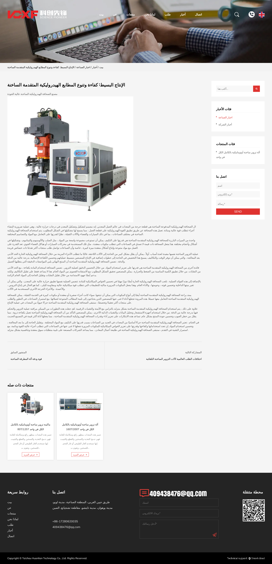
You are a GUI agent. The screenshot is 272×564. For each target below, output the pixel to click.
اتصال (198, 14)
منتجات (130, 14)
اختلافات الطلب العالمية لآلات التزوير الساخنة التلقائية (174, 358)
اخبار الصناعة (83, 67)
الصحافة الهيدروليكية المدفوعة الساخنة (172, 226)
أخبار (183, 14)
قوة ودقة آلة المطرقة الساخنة (26, 358)
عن (115, 14)
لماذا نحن (149, 14)
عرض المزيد (29, 454)
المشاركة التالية (193, 352)
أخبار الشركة (225, 124)
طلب (168, 14)
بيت (101, 14)
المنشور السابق (19, 352)
